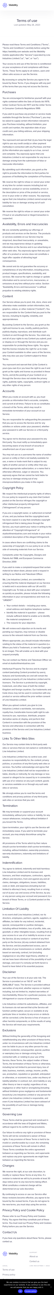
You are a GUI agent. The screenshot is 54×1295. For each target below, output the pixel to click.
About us (34, 1256)
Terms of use (9, 1269)
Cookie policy (30, 1291)
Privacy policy (9, 1274)
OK (20, 1291)
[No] (51, 1287)
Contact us (34, 1261)
